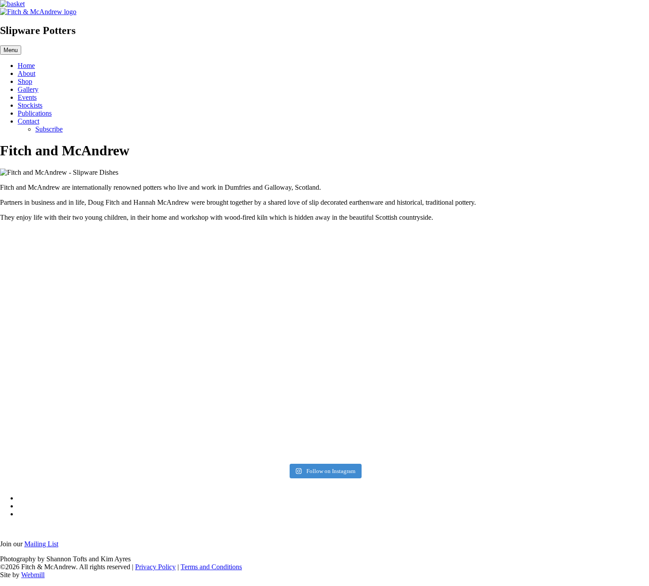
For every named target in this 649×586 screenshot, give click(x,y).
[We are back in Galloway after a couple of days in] (598, 345)
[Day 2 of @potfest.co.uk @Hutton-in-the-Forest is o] (269, 269)
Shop (25, 81)
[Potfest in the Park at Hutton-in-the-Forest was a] (50, 341)
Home (26, 65)
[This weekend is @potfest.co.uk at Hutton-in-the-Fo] (379, 317)
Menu (11, 50)
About (26, 73)
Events (27, 97)
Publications (35, 113)
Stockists (30, 105)
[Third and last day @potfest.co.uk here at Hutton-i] (159, 265)
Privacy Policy (155, 567)
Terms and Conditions (211, 567)
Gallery (28, 89)
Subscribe (49, 129)
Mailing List (41, 544)
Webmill (33, 574)
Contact (28, 121)
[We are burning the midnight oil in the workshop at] (488, 325)
